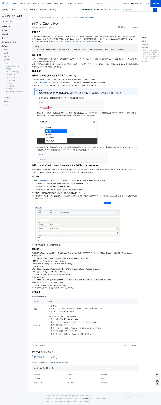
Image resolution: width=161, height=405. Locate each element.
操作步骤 (145, 47)
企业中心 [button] (49, 3)
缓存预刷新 (10, 86)
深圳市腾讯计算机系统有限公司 (54, 398)
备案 (136, 3)
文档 (132, 3)
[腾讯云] (6, 3)
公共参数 (37, 378)
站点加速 (60, 17)
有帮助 (39, 357)
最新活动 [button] (23, 3)
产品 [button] (29, 3)
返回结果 (104, 383)
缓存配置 (8, 69)
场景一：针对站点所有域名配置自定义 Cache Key (151, 51)
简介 (69, 378)
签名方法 (71, 383)
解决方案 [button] (36, 3)
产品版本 (37, 374)
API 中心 (24, 10)
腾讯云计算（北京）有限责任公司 (55, 401)
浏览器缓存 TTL (11, 80)
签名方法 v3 (38, 383)
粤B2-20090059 (81, 398)
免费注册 (156, 3)
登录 (147, 3)
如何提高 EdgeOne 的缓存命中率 (15, 92)
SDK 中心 (33, 10)
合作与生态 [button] (78, 3)
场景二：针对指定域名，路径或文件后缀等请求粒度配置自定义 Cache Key (151, 56)
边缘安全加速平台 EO (13, 16)
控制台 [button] (142, 3)
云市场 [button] (56, 3)
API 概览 (104, 378)
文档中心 (5, 10)
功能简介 (145, 41)
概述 (7, 63)
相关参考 (145, 61)
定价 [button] (42, 3)
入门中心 (15, 10)
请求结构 (71, 374)
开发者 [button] (62, 3)
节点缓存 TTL (11, 74)
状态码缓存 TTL (11, 77)
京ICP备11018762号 (83, 401)
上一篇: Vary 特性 (39, 345)
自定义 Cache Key (12, 72)
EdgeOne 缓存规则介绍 (13, 66)
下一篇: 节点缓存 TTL (129, 345)
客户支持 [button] (69, 3)
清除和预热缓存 (10, 89)
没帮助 (53, 357)
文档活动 (43, 10)
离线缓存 (9, 83)
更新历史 (104, 374)
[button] (15, 3)
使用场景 (145, 44)
